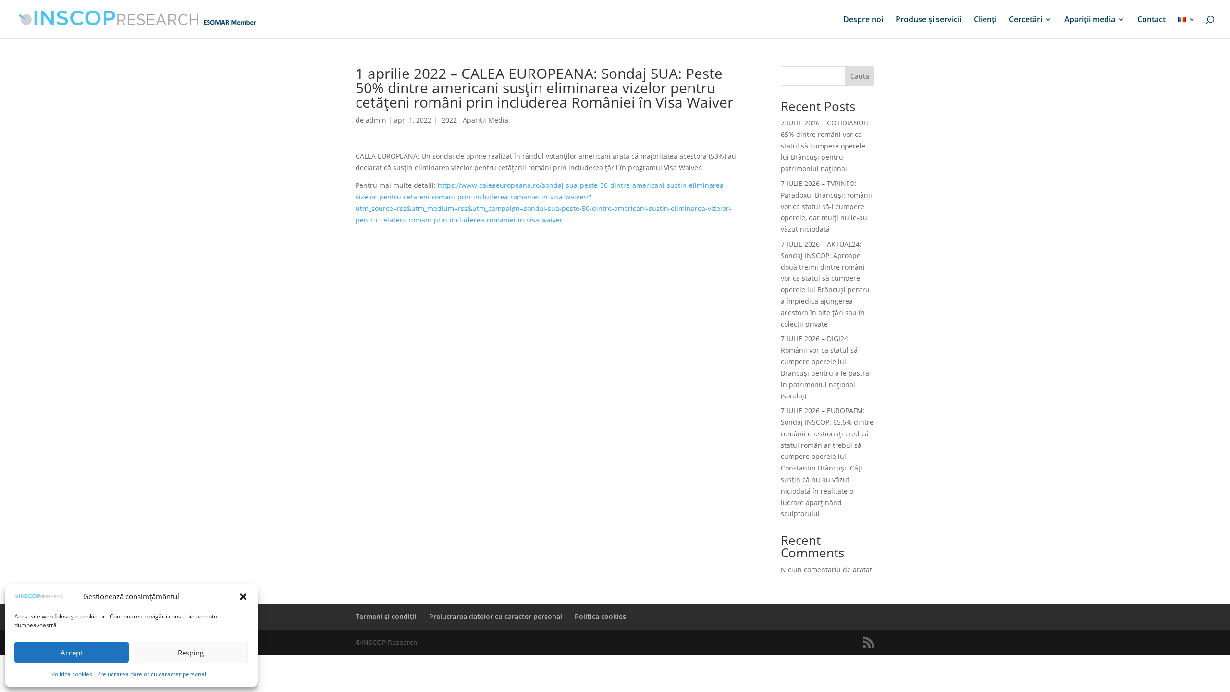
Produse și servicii (928, 20)
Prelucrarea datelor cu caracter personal (151, 674)
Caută (859, 76)
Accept (72, 652)
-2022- (449, 119)
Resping (191, 652)
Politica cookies (71, 674)
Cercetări (1025, 20)
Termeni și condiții (386, 616)
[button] (243, 597)
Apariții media (1089, 20)
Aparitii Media (485, 119)
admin (376, 119)
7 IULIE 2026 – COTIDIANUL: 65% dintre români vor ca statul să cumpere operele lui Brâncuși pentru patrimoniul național (825, 145)
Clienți (985, 20)
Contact (1151, 20)
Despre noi (863, 20)
